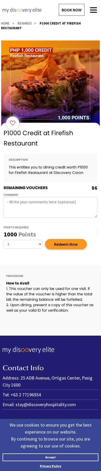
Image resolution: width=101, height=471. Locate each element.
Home (5, 23)
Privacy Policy (50, 466)
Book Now (72, 9)
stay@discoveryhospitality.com (46, 404)
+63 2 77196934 (26, 395)
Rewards (25, 23)
